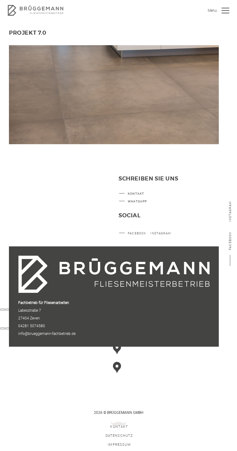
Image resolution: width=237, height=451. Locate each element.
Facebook (230, 241)
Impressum (119, 444)
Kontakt (136, 193)
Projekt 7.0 (28, 33)
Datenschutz (119, 435)
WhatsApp (137, 201)
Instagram (230, 211)
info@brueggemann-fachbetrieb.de (47, 333)
